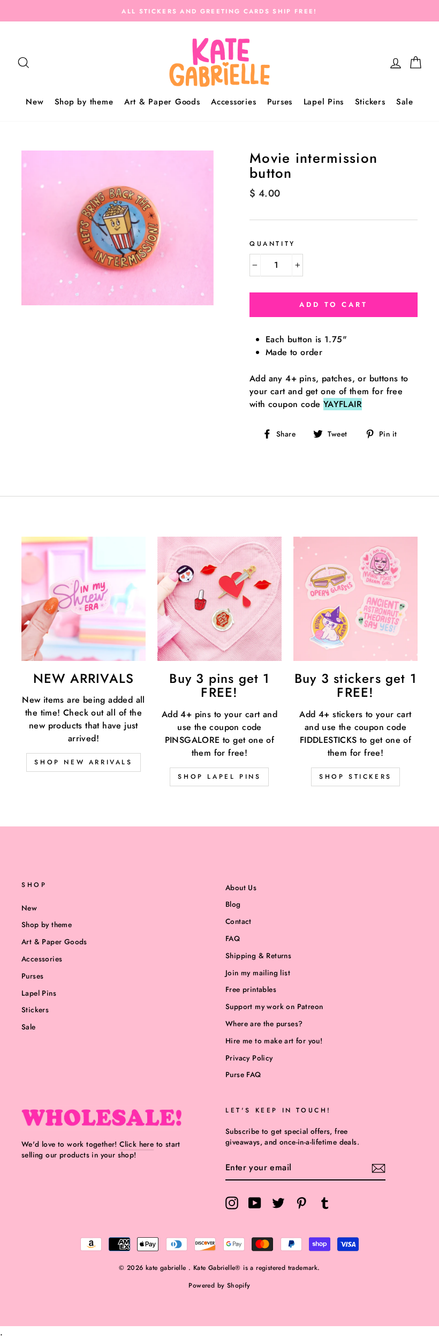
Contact (238, 921)
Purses (280, 102)
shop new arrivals (83, 762)
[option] (219, 10)
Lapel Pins (324, 102)
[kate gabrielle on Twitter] (278, 1203)
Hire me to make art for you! (273, 1040)
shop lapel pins (219, 776)
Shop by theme (84, 102)
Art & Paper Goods (162, 102)
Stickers (370, 102)
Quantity (272, 244)
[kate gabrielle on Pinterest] (301, 1203)
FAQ (232, 938)
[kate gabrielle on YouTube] (254, 1203)
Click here (136, 1144)
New (34, 102)
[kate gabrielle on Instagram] (231, 1203)
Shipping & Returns (258, 955)
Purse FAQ (243, 1074)
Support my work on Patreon (274, 1006)
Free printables (250, 989)
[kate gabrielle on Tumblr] (325, 1203)
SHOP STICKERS (355, 776)
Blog (233, 904)
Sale (404, 102)
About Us (240, 887)
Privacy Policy (249, 1057)
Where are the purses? (263, 1023)
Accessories (233, 102)
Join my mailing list (257, 972)
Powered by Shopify (219, 1285)
